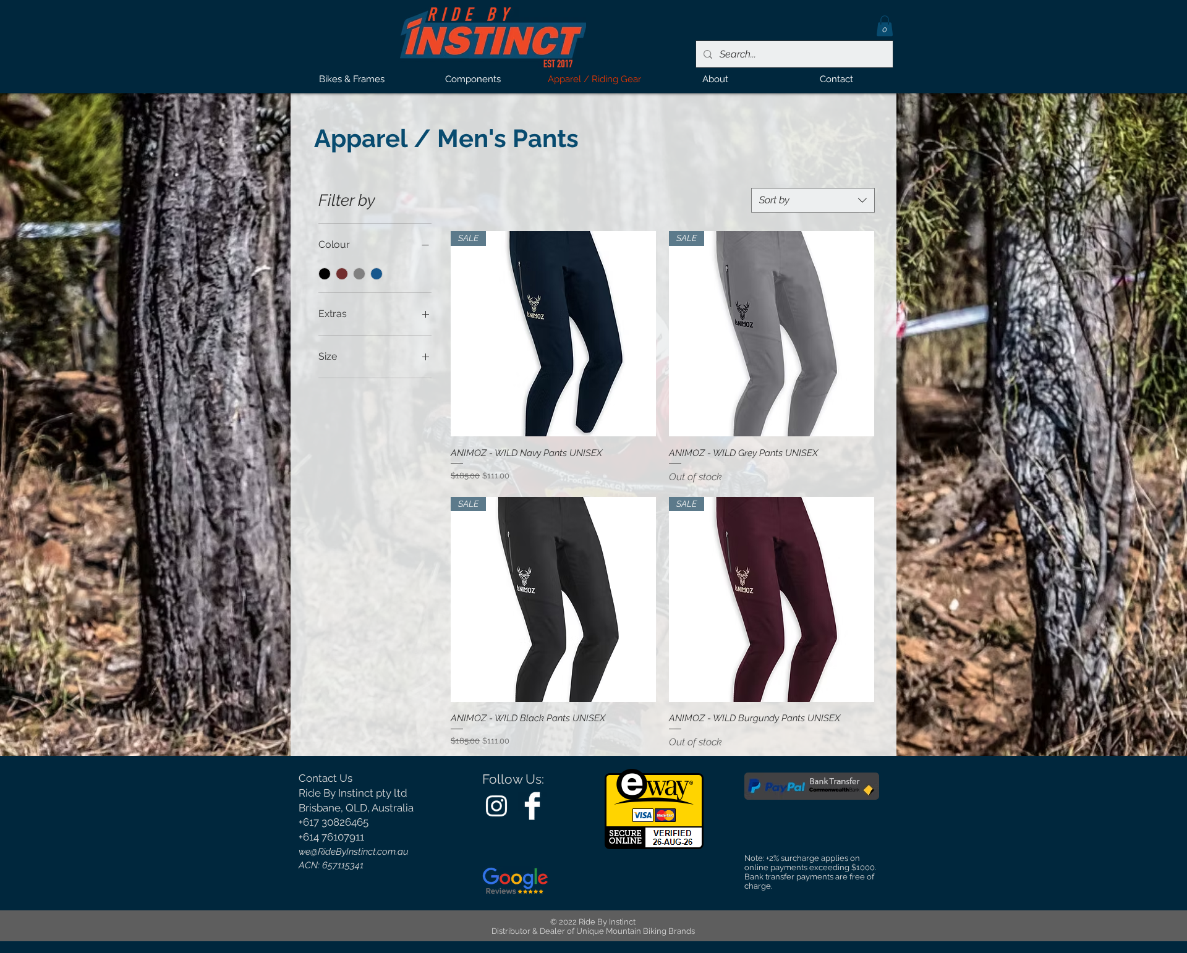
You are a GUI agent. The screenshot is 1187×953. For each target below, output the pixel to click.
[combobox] (813, 200)
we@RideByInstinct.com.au (354, 851)
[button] (884, 25)
